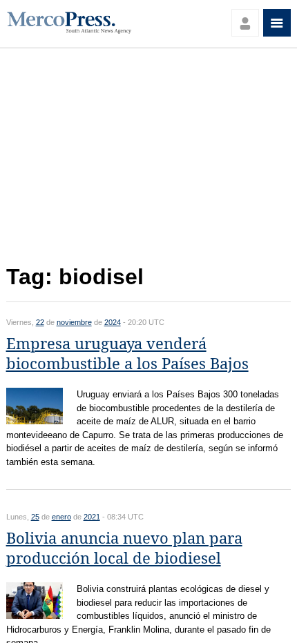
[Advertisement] (148, 160)
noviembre (74, 322)
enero (61, 517)
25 (35, 517)
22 (40, 322)
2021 (92, 517)
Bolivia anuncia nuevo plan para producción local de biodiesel (124, 548)
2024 (112, 322)
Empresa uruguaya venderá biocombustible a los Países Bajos (127, 354)
